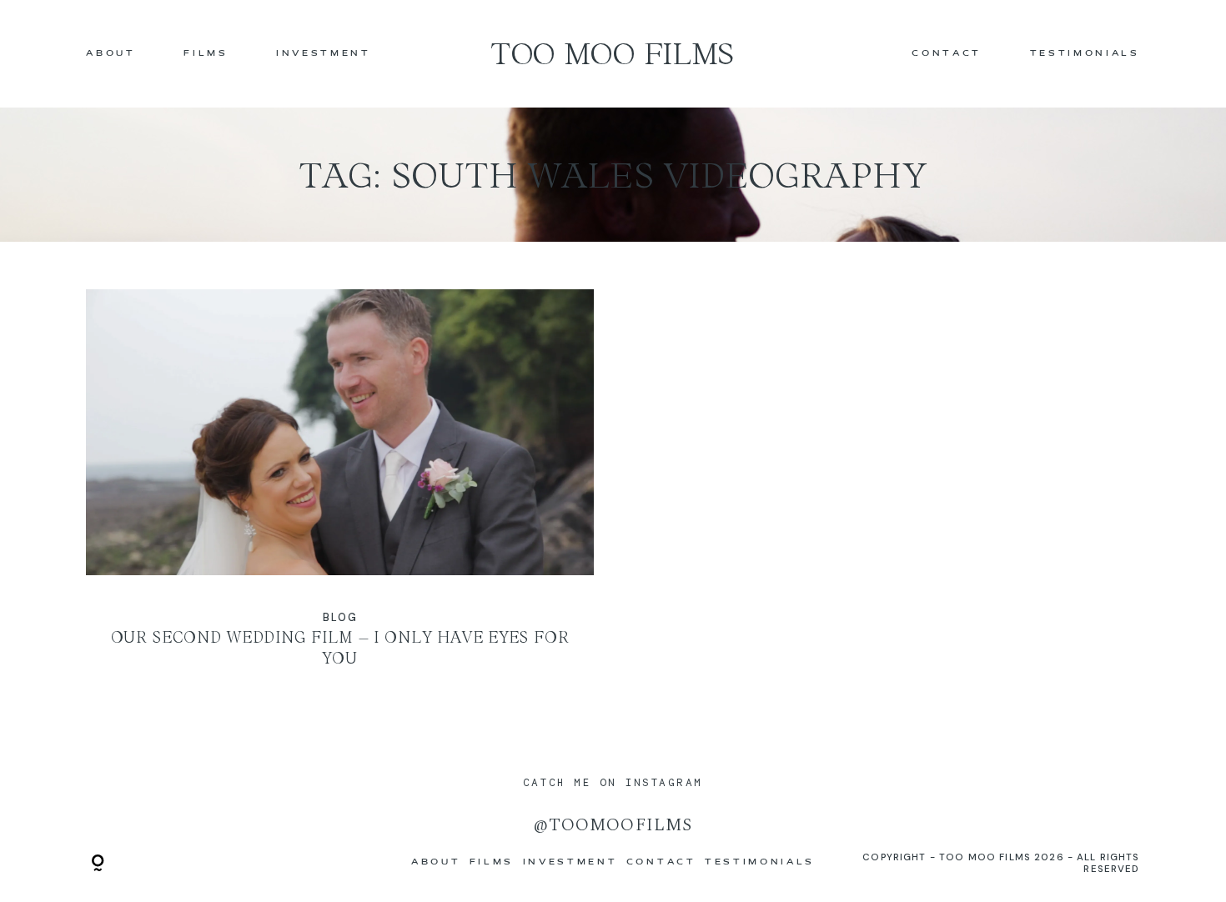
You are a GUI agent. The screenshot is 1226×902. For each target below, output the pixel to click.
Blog (340, 617)
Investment (323, 54)
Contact (947, 54)
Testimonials (1085, 54)
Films (205, 54)
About (110, 54)
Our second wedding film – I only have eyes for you (340, 490)
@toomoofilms (612, 825)
